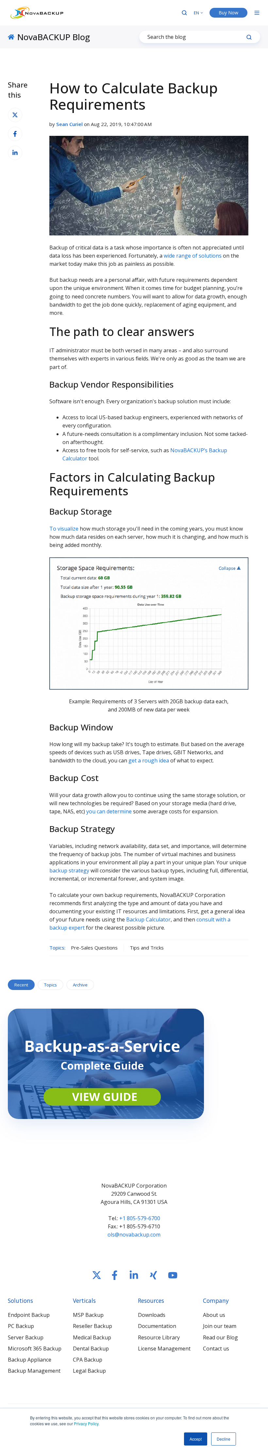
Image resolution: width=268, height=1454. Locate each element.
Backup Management (34, 1370)
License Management (164, 1348)
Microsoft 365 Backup (34, 1348)
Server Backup (25, 1337)
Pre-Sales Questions (94, 947)
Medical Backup (92, 1337)
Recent (21, 985)
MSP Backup (88, 1314)
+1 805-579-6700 (139, 1218)
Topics (50, 985)
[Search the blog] (249, 37)
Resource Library (159, 1337)
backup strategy (69, 870)
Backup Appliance (29, 1359)
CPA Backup (87, 1359)
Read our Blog (220, 1337)
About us (214, 1314)
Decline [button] (223, 1439)
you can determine (109, 811)
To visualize (63, 528)
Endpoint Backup (29, 1314)
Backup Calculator (148, 919)
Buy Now (228, 12)
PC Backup (21, 1326)
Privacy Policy (86, 1423)
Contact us (216, 1348)
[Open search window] (184, 12)
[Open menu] (257, 12)
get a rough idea (148, 760)
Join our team (219, 1326)
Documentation (157, 1326)
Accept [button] (196, 1439)
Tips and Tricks (147, 947)
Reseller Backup (92, 1326)
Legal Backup (89, 1370)
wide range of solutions (193, 255)
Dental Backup (91, 1348)
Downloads (151, 1314)
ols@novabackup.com (134, 1234)
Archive (80, 985)
